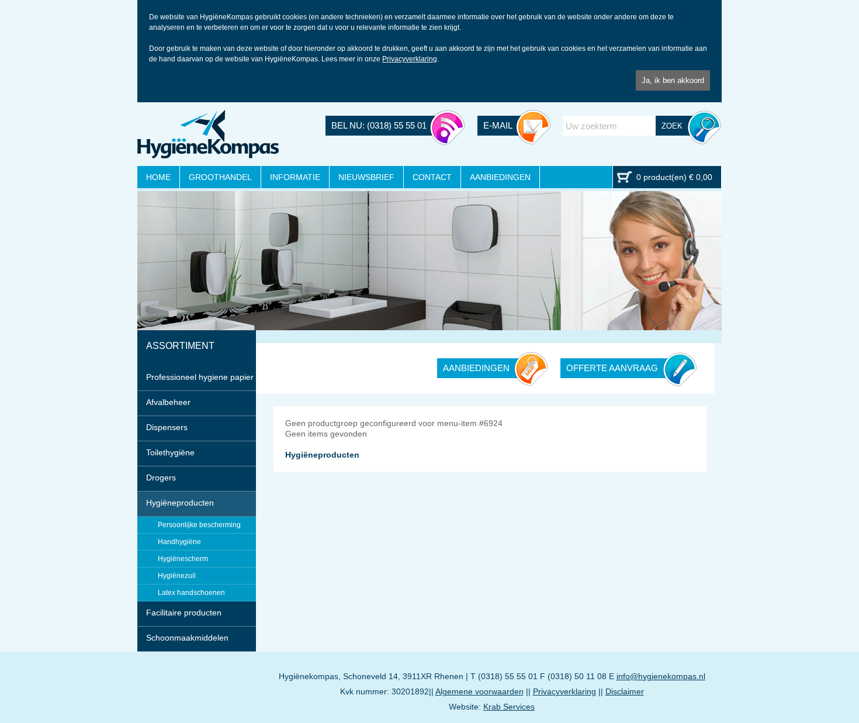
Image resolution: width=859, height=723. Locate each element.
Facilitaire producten (183, 612)
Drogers (161, 477)
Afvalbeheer (168, 402)
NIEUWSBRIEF (366, 177)
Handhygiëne (179, 542)
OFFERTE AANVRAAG (612, 368)
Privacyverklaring (409, 59)
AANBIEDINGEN (500, 177)
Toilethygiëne (170, 452)
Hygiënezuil (177, 576)
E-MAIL (497, 125)
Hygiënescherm (183, 559)
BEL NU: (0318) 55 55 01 (379, 125)
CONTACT (432, 177)
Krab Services (509, 706)
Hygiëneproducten (180, 502)
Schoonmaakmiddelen (187, 637)
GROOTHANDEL (220, 177)
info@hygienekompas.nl (660, 676)
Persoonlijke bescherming (199, 525)
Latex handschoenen (191, 593)
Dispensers (167, 427)
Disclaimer (624, 691)
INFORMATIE (295, 177)
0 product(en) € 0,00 (674, 177)
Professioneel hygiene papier (200, 377)
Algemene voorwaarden (479, 691)
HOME (158, 177)
